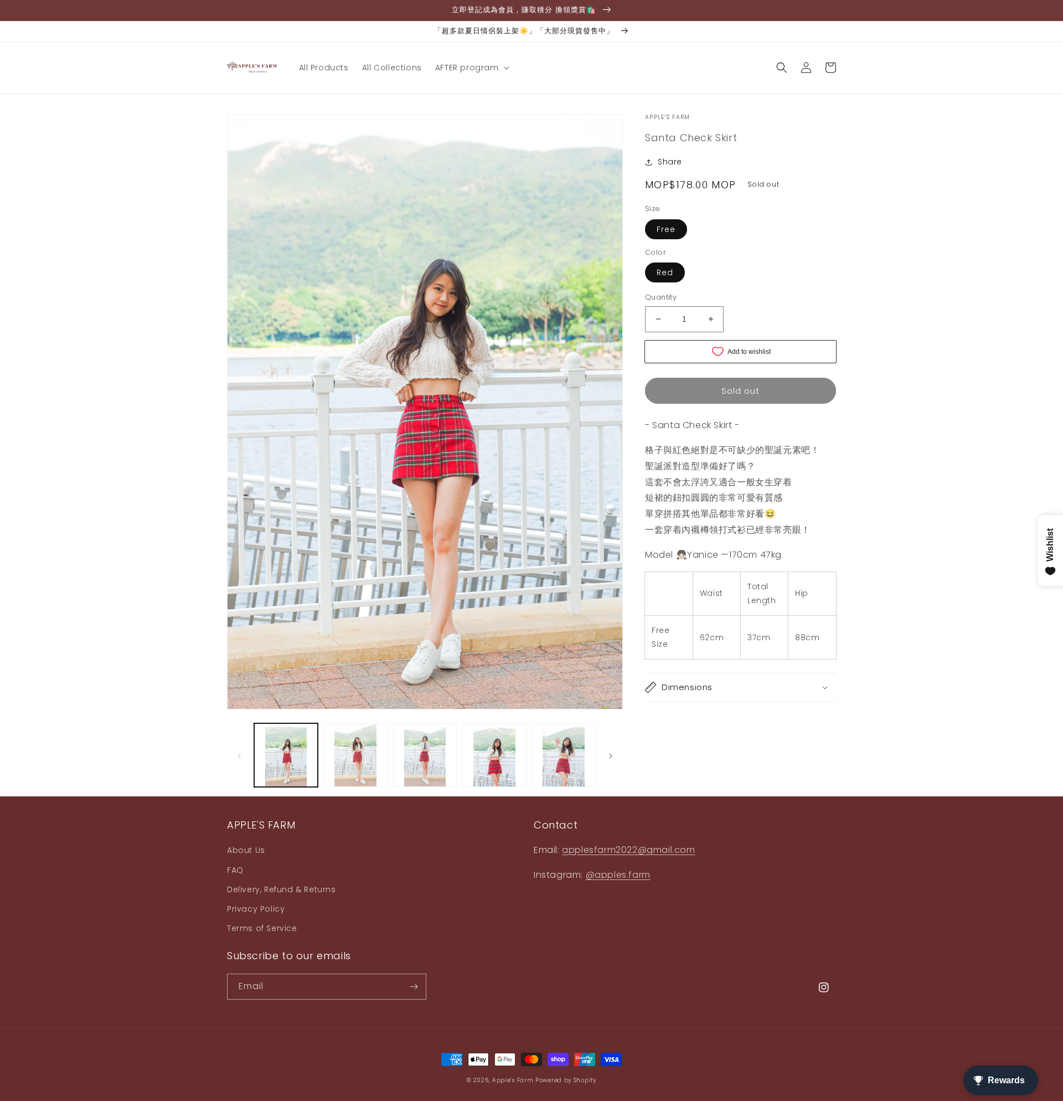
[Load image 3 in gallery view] (425, 755)
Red (665, 272)
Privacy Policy (256, 908)
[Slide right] (610, 755)
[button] (471, 67)
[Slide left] (239, 755)
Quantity (661, 297)
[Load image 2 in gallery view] (355, 755)
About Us (246, 850)
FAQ (235, 870)
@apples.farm (618, 874)
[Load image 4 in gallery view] (494, 755)
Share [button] (670, 161)
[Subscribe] (413, 987)
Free (666, 229)
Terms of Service (262, 928)
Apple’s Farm (513, 1080)
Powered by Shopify (565, 1080)
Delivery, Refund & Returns (281, 889)
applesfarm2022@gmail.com (628, 849)
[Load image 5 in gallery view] (564, 755)
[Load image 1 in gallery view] (286, 755)
